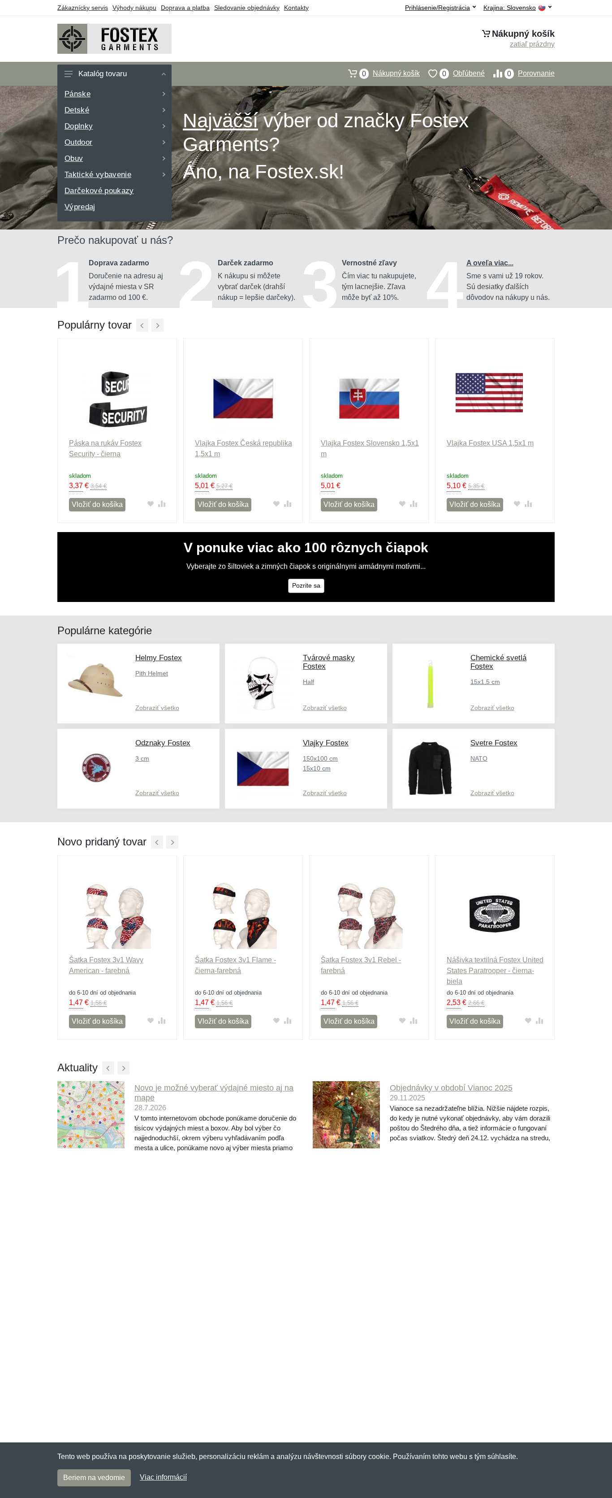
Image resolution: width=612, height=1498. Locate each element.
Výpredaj (80, 207)
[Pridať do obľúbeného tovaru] (150, 503)
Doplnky (79, 126)
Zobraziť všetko (157, 707)
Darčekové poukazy (99, 190)
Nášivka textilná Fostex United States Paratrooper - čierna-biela (495, 970)
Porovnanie (531, 73)
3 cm (142, 758)
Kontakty (296, 7)
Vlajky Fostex (326, 743)
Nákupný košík (391, 73)
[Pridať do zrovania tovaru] (161, 503)
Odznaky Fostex (162, 743)
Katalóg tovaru (102, 73)
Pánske (78, 94)
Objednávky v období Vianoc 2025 (451, 1087)
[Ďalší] (157, 325)
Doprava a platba (185, 7)
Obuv (74, 158)
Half (308, 681)
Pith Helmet (151, 673)
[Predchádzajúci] (142, 325)
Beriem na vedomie (94, 1477)
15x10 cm (317, 768)
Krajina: (509, 7)
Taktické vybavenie (98, 174)
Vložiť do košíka (97, 504)
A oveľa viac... (489, 263)
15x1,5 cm (485, 681)
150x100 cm (320, 758)
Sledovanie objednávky (247, 7)
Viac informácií (163, 1477)
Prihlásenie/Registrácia (437, 7)
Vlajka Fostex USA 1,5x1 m (490, 443)
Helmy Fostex (158, 658)
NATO (478, 758)
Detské (77, 110)
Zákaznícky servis (82, 7)
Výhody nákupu (134, 7)
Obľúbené (463, 73)
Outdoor (78, 142)
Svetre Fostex (493, 743)
